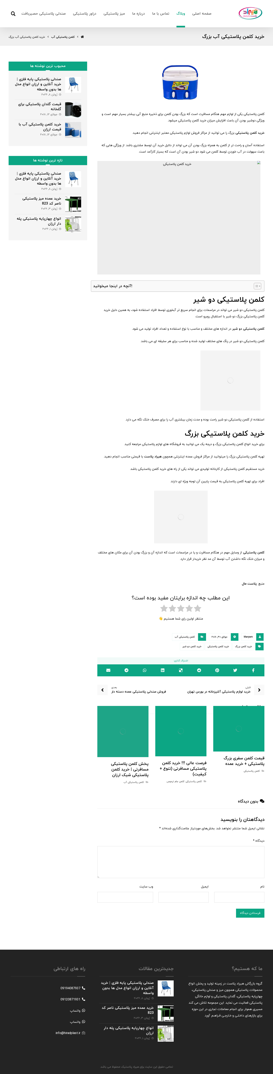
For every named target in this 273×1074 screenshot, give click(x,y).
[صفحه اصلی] (82, 37)
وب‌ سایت (146, 886)
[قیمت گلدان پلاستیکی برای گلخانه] (73, 110)
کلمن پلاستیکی (252, 771)
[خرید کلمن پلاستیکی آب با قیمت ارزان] (73, 130)
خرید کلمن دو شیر (191, 646)
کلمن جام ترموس (175, 781)
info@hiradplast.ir (68, 1033)
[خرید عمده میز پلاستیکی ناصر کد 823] (73, 204)
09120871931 (70, 999)
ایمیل (205, 886)
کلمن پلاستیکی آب (185, 637)
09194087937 (70, 988)
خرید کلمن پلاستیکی (218, 646)
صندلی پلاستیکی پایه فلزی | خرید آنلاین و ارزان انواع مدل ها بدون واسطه (38, 84)
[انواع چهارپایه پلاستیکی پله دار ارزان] (73, 224)
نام (262, 886)
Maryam (248, 637)
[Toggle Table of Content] (255, 286)
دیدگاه (258, 841)
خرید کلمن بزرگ (243, 646)
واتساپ (75, 1011)
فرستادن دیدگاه (250, 913)
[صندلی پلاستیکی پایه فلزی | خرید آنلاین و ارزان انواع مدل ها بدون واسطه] (73, 85)
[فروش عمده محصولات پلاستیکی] (250, 13)
